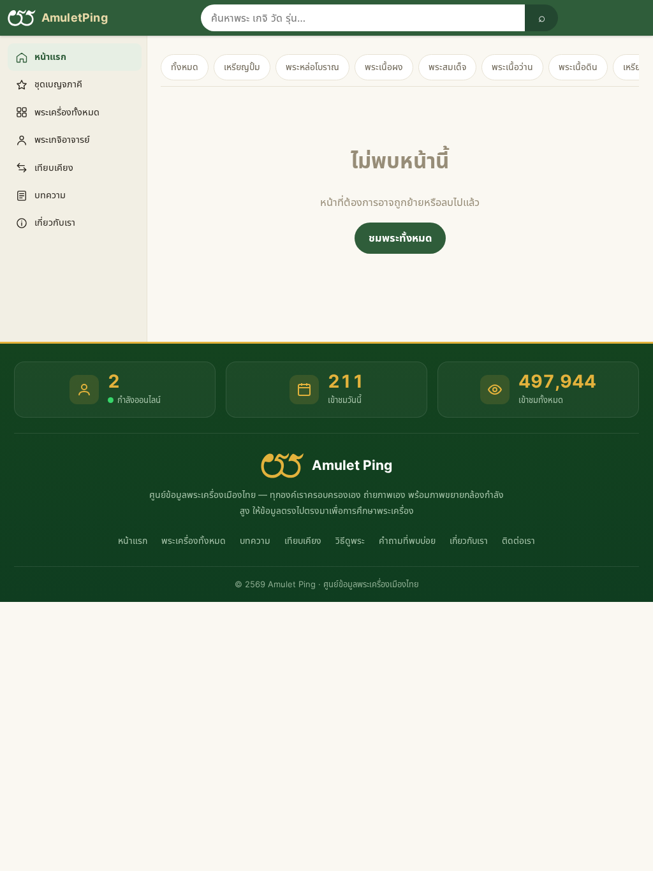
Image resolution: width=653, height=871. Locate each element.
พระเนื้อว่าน (512, 66)
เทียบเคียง (302, 540)
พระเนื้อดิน (578, 66)
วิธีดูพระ (350, 540)
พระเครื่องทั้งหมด (193, 540)
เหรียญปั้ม (242, 66)
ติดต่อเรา (518, 540)
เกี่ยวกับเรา (469, 540)
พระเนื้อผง (384, 66)
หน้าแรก (132, 540)
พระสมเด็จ (447, 66)
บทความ (255, 540)
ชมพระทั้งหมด (400, 237)
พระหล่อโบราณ (312, 66)
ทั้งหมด (184, 66)
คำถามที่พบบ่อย (407, 540)
